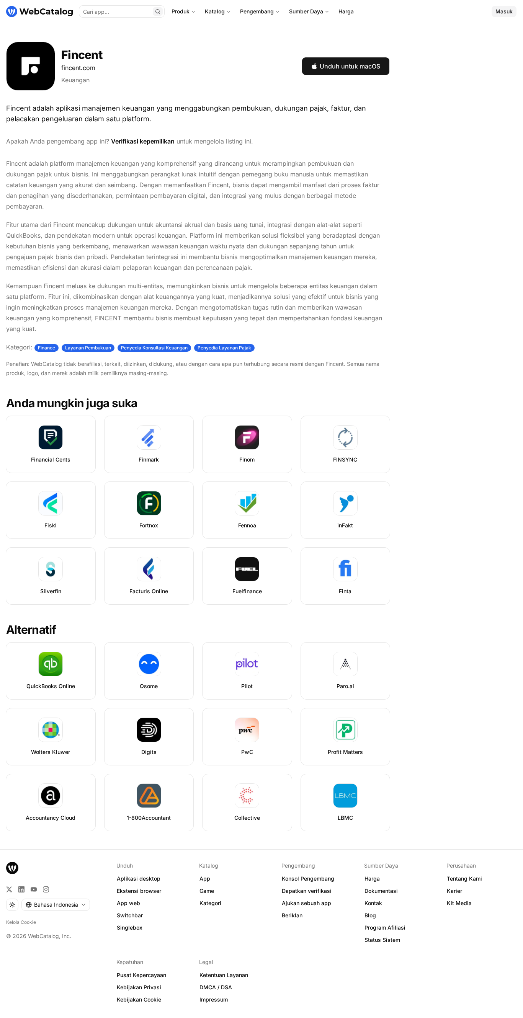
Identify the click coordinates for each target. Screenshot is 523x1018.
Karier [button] (454, 890)
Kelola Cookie (21, 922)
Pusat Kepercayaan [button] (141, 975)
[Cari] (157, 11)
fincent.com (78, 68)
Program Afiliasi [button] (384, 927)
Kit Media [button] (459, 903)
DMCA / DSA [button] (215, 987)
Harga (346, 11)
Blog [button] (370, 915)
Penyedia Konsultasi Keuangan (154, 348)
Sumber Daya (306, 11)
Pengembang (257, 11)
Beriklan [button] (292, 915)
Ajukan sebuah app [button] (306, 903)
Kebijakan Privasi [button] (139, 987)
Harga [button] (372, 878)
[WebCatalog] (12, 868)
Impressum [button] (213, 999)
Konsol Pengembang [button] (308, 878)
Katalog (215, 11)
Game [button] (206, 890)
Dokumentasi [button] (381, 890)
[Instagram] (46, 889)
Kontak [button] (373, 903)
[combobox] (55, 905)
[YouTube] (34, 889)
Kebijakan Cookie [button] (139, 999)
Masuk (504, 11)
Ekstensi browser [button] (139, 890)
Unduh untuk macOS (350, 66)
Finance (46, 348)
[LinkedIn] (21, 889)
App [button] (204, 878)
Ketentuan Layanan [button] (223, 975)
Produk (181, 11)
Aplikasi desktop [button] (138, 878)
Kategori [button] (210, 903)
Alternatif (31, 629)
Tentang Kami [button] (464, 878)
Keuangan (75, 80)
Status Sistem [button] (382, 939)
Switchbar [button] (130, 915)
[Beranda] (39, 11)
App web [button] (128, 903)
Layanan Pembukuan (88, 348)
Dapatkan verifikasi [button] (307, 890)
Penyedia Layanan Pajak (224, 348)
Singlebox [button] (129, 927)
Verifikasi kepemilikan (143, 141)
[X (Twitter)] (9, 889)
